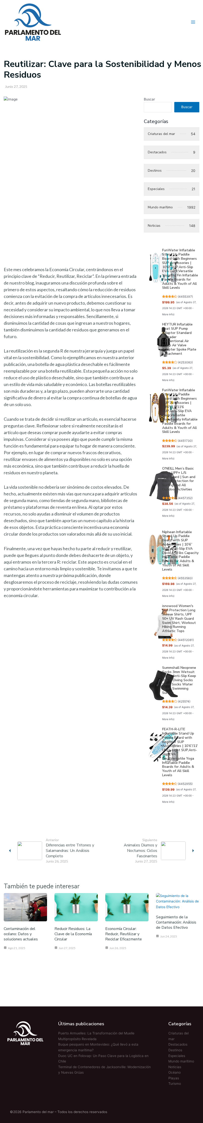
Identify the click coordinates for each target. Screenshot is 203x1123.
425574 (184, 701)
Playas (173, 1078)
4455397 (185, 296)
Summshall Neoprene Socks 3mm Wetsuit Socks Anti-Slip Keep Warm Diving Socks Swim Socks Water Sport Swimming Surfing (179, 680)
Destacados (177, 1044)
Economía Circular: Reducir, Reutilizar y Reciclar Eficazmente (123, 934)
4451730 (185, 441)
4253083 (185, 362)
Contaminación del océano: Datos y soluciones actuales (21, 934)
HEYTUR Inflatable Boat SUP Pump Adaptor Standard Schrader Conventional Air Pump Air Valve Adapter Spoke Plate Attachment (179, 339)
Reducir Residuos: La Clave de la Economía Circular (73, 934)
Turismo (174, 1084)
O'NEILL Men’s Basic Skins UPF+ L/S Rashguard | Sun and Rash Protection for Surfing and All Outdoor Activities (178, 479)
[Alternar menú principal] (193, 22)
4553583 (185, 578)
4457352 (185, 498)
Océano (174, 1072)
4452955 (185, 784)
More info (168, 314)
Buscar (149, 99)
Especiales (176, 1056)
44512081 (186, 640)
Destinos (175, 1050)
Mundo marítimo (181, 1061)
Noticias (174, 1067)
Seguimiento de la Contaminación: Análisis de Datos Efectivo (176, 922)
